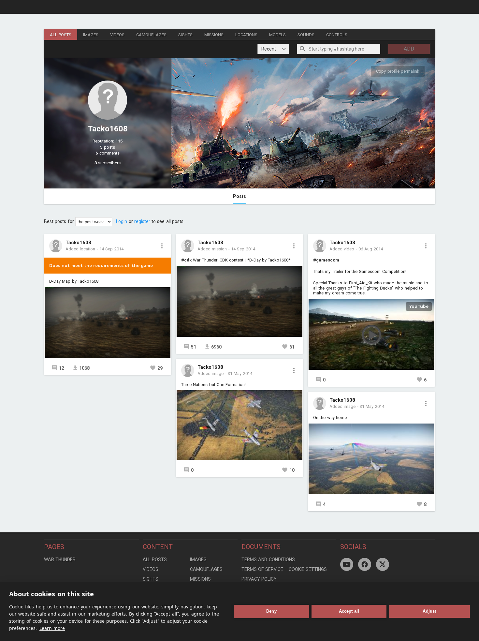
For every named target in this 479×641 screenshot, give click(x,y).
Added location (80, 248)
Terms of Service (262, 569)
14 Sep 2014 (111, 248)
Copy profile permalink (397, 71)
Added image (210, 373)
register (142, 221)
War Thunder (60, 559)
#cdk (186, 260)
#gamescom (326, 260)
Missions (214, 34)
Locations (246, 34)
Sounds (306, 34)
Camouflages (151, 34)
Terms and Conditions (268, 559)
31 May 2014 (240, 373)
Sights (185, 34)
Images (90, 34)
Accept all (349, 611)
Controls (336, 34)
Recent (268, 49)
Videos (117, 34)
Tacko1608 (78, 243)
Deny (271, 611)
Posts (239, 196)
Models (277, 34)
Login (121, 221)
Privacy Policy (259, 579)
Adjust (429, 611)
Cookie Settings (308, 569)
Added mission (212, 248)
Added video (341, 248)
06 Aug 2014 (370, 248)
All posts (60, 34)
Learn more (52, 628)
